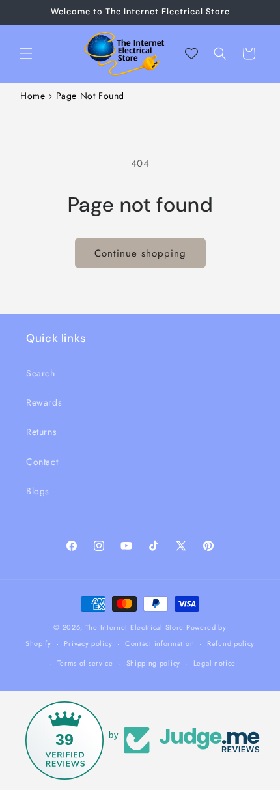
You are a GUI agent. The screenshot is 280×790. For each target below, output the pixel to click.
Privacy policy (88, 643)
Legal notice (214, 663)
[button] (26, 53)
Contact (42, 461)
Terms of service (85, 663)
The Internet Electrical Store (134, 627)
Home (32, 95)
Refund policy (231, 643)
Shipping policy (153, 663)
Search (40, 373)
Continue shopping (140, 253)
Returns (41, 431)
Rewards (44, 402)
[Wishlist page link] (191, 53)
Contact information (159, 643)
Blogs (37, 491)
